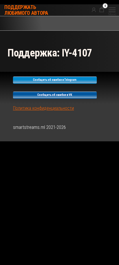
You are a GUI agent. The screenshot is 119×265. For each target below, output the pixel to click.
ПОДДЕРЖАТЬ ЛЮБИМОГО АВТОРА (26, 10)
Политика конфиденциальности (43, 108)
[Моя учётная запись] (94, 9)
